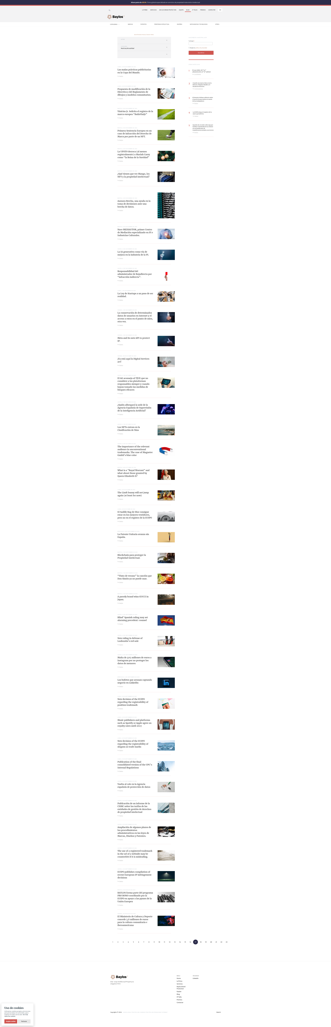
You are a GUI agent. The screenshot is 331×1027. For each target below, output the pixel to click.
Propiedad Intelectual (161, 24)
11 (164, 942)
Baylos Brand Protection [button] (167, 10)
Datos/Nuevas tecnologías (199, 24)
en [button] (220, 10)
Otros (217, 24)
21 (216, 942)
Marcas (130, 24)
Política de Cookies (138, 1012)
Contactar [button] (211, 10)
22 (221, 942)
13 (174, 942)
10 (159, 942)
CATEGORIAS (113, 24)
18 (200, 942)
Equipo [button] (181, 10)
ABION (144, 2)
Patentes (144, 24)
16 (190, 942)
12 (169, 942)
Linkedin (195, 978)
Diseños (179, 24)
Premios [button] (203, 10)
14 (180, 942)
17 (195, 942)
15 (185, 942)
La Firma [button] (144, 10)
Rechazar (24, 1021)
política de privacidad (201, 47)
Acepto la (198, 47)
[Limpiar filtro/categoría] (144, 54)
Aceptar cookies (11, 1021)
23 (226, 942)
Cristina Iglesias (199, 88)
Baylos (121, 76)
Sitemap (164, 1012)
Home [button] (179, 978)
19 (206, 942)
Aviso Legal (127, 1012)
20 (211, 942)
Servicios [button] (153, 10)
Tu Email (191, 41)
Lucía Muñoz (197, 74)
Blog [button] (187, 10)
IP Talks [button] (194, 10)
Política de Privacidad (153, 1012)
